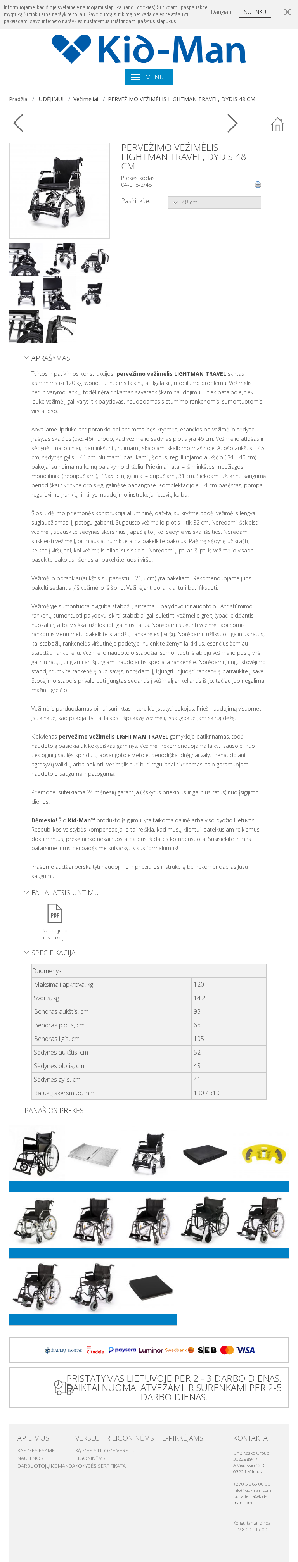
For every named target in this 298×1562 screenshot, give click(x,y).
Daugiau (221, 12)
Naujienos (30, 1458)
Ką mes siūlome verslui (105, 1450)
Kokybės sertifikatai (101, 1465)
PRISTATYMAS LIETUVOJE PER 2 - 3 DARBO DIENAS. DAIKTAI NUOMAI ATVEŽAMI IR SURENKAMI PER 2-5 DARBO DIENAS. (174, 1387)
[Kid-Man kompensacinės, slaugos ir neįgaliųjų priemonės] (149, 49)
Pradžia (18, 99)
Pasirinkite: (135, 201)
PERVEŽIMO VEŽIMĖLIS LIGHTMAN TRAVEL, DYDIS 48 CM (181, 99)
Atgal (277, 124)
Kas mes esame (36, 1450)
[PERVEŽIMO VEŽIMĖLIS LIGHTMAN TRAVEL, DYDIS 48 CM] (59, 190)
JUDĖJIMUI (50, 99)
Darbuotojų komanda (46, 1465)
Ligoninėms (90, 1458)
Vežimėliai (85, 99)
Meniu (155, 77)
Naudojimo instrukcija (55, 934)
